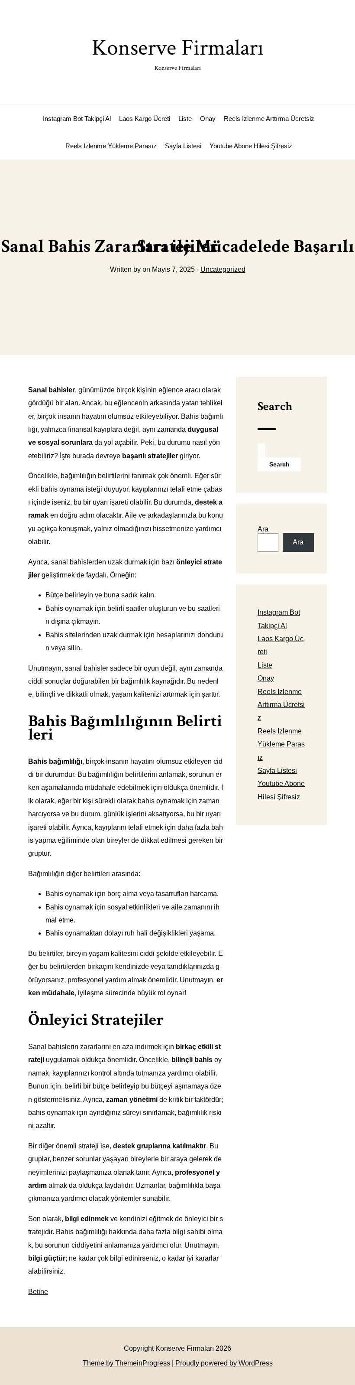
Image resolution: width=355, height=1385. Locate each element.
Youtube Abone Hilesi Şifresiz (251, 146)
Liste (185, 118)
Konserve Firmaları (178, 52)
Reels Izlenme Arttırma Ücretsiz (269, 118)
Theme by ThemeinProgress (126, 1363)
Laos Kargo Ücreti (144, 118)
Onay (208, 118)
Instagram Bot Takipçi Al (77, 118)
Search (275, 406)
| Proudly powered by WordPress (222, 1363)
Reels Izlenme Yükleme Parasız (111, 146)
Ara (263, 529)
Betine (38, 1291)
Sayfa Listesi (183, 146)
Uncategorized (222, 269)
